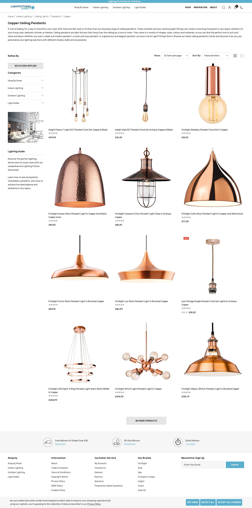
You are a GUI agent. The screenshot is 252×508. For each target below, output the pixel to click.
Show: (157, 56)
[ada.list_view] (242, 55)
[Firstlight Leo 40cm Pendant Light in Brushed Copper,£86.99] (146, 266)
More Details (60, 444)
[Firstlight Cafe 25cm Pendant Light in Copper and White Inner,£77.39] (213, 179)
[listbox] (216, 55)
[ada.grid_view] (235, 55)
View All (142, 490)
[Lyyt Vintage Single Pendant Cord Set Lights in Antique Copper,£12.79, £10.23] (213, 266)
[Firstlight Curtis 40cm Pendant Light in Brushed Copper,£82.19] (80, 266)
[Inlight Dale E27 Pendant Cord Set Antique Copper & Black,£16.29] (146, 95)
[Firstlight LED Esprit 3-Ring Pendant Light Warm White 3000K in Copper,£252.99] (80, 354)
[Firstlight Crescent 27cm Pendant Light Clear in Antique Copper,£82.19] (146, 179)
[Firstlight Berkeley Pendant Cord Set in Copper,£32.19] (213, 95)
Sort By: (196, 56)
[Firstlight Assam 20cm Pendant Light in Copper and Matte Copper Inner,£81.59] (80, 179)
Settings (192, 502)
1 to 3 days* (190, 444)
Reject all (207, 502)
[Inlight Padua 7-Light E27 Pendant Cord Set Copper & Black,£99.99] (80, 95)
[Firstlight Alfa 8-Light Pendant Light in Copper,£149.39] (146, 354)
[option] (65, 442)
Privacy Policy (94, 504)
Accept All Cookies (229, 502)
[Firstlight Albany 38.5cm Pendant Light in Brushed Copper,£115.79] (213, 354)
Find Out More (130, 444)
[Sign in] (229, 7)
